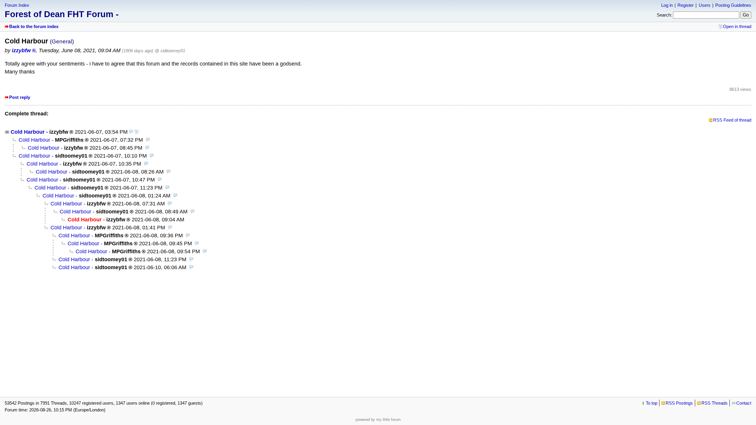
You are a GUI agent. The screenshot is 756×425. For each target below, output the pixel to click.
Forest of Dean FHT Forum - (62, 14)
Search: (664, 14)
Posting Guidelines (733, 5)
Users (705, 5)
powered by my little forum (378, 419)
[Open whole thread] (136, 132)
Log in (667, 5)
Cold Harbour (28, 132)
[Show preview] (131, 132)
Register (685, 5)
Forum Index (17, 5)
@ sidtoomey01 (170, 50)
